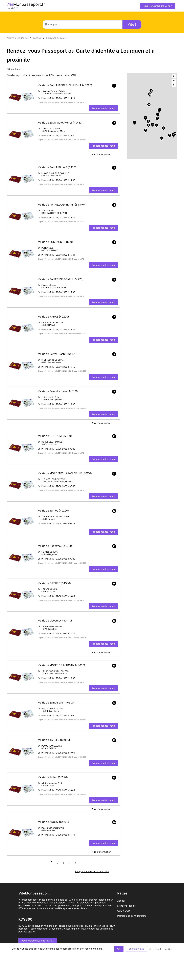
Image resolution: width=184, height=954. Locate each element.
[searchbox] (82, 24)
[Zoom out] (173, 80)
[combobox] (82, 24)
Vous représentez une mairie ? (158, 6)
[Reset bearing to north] (173, 85)
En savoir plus (136, 948)
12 (135, 122)
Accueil (121, 900)
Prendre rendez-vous (103, 108)
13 (157, 118)
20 (161, 138)
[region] (152, 116)
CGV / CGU (123, 910)
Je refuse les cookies (160, 949)
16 (160, 110)
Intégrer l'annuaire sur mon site (92, 871)
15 (150, 94)
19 (173, 135)
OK (118, 948)
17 (158, 114)
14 (153, 124)
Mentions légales (126, 905)
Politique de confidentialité (131, 915)
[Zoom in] (173, 76)
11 (149, 104)
